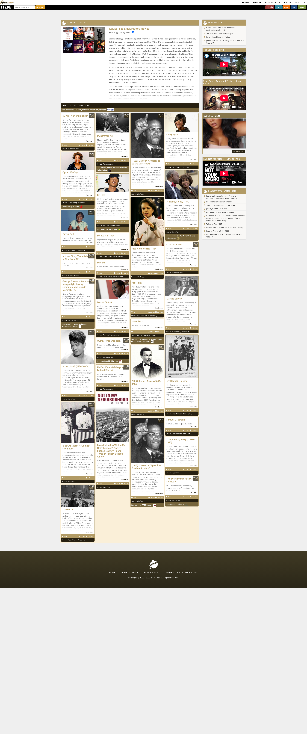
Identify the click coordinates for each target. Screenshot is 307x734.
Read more (89, 141)
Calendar (269, 7)
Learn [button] (257, 2)
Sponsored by (70, 207)
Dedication (191, 572)
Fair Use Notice (172, 572)
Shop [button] (288, 2)
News (294, 7)
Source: (70, 149)
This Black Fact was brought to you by (84, 110)
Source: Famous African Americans (75, 105)
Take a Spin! (239, 151)
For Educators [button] (273, 2)
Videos (286, 7)
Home (246, 2)
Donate (302, 7)
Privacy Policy (151, 572)
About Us (301, 2)
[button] (12, 731)
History (278, 7)
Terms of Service (129, 572)
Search (41, 7)
